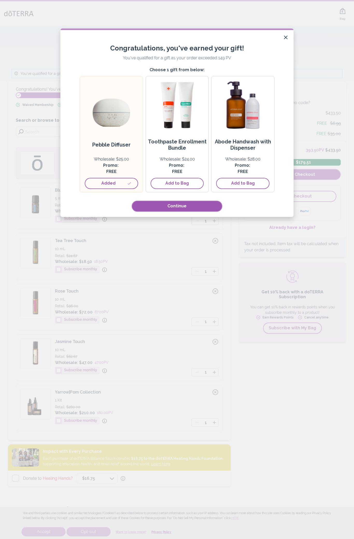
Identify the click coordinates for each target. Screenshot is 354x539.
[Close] (286, 37)
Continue (177, 205)
